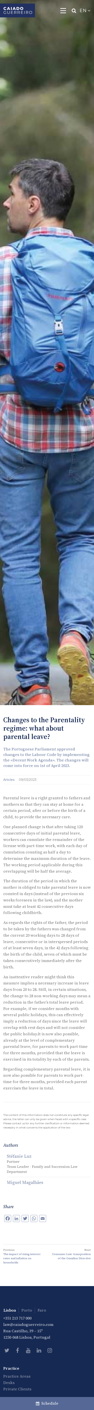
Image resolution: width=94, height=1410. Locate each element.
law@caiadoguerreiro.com (28, 1324)
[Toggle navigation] (63, 10)
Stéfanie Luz (19, 1156)
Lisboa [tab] (9, 1310)
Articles (9, 780)
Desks (9, 1382)
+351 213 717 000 (17, 1318)
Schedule (49, 1403)
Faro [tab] (42, 1310)
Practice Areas (17, 1376)
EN (84, 10)
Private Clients (17, 1389)
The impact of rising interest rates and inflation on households (21, 1258)
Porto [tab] (26, 1310)
